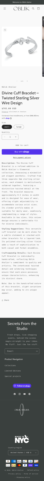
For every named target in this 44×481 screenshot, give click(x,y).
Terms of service (31, 474)
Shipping (5, 111)
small (7, 127)
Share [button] (6, 300)
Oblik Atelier (18, 470)
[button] (4, 8)
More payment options (22, 157)
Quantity (6, 132)
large (18, 127)
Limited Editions (13, 371)
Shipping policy (23, 477)
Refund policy (33, 470)
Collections (10, 365)
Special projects (13, 376)
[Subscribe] (36, 351)
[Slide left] (16, 81)
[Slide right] (27, 81)
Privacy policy (14, 474)
